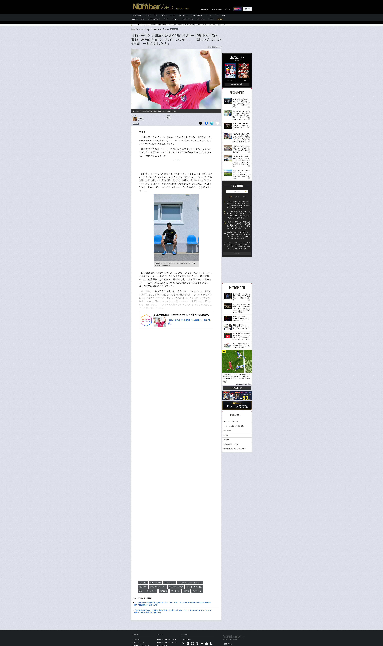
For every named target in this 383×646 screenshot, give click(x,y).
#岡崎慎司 (143, 587)
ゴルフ (208, 15)
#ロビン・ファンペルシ (147, 591)
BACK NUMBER (174, 29)
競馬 (223, 15)
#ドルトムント (169, 583)
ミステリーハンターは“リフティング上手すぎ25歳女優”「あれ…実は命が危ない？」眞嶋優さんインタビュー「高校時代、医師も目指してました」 (238, 204)
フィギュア (175, 19)
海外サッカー (182, 15)
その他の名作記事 (237, 388)
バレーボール (201, 19)
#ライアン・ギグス (176, 587)
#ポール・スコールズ (194, 587)
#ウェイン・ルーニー (158, 587)
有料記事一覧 (227, 430)
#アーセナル (175, 591)
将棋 (142, 19)
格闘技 (134, 19)
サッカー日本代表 (196, 15)
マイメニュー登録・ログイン (232, 421)
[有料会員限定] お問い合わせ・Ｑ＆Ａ (235, 449)
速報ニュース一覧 (139, 642)
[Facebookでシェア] (206, 124)
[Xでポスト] (200, 124)
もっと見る (237, 253)
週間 (244, 196)
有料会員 (247, 9)
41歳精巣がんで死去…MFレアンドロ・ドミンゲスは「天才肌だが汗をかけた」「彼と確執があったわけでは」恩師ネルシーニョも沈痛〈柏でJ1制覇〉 (238, 235)
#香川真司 (143, 583)
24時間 (237, 196)
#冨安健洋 (163, 591)
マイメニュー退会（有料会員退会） (234, 426)
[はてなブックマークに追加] (211, 124)
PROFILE (136, 123)
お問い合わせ (228, 644)
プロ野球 (148, 15)
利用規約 (226, 435)
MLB (155, 15)
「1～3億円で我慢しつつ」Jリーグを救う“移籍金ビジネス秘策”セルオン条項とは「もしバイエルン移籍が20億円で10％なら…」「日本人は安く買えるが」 (238, 245)
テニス (216, 15)
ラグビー (165, 19)
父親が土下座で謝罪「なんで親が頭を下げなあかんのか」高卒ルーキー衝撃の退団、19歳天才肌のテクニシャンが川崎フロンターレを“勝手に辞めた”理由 (238, 225)
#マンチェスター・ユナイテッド (190, 583)
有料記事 (220, 19)
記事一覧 (136, 639)
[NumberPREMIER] (237, 9)
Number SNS (186, 639)
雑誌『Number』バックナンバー (167, 642)
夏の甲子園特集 (137, 15)
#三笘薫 (186, 591)
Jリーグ (172, 15)
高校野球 (163, 15)
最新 (230, 196)
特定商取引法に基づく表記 (231, 444)
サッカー (138, 25)
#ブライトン (197, 591)
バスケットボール (188, 19)
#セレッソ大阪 (155, 583)
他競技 (210, 19)
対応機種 (226, 439)
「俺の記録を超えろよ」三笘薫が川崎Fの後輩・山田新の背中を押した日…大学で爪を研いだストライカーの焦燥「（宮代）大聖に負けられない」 (173, 611)
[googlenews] (206, 644)
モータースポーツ (153, 19)
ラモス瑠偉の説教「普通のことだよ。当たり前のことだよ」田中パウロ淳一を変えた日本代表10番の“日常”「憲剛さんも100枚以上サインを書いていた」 (238, 215)
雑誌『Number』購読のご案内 (167, 639)
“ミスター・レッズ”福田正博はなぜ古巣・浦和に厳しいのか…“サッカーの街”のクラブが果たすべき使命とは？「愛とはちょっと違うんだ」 (172, 604)
